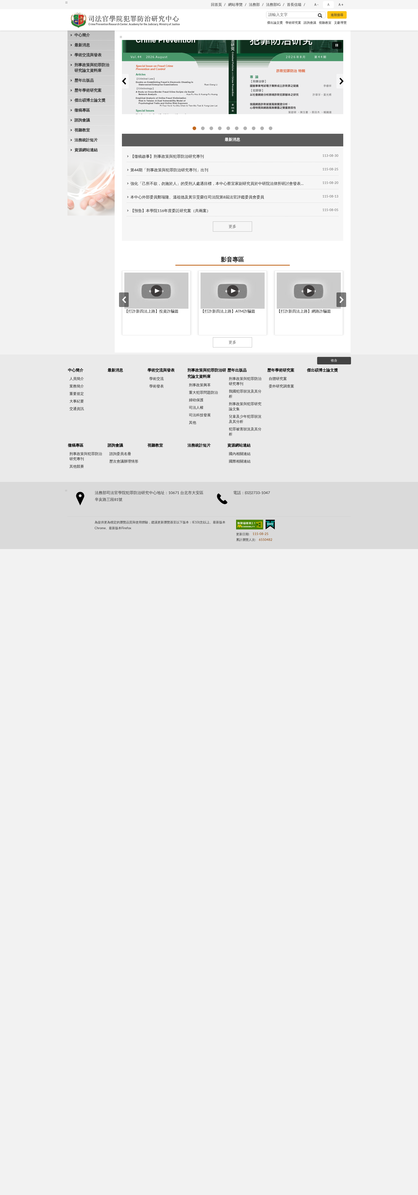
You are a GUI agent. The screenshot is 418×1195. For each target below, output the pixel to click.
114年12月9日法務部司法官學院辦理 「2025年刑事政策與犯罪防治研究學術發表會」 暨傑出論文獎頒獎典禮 (245, 128)
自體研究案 (278, 379)
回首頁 (216, 5)
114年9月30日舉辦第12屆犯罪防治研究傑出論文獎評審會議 (262, 128)
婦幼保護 (196, 400)
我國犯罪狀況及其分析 (245, 394)
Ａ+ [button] (340, 5)
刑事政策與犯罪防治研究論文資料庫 (92, 67)
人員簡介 (76, 379)
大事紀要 (76, 401)
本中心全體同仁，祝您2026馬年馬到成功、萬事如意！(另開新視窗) (228, 128)
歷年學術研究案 (88, 90)
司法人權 (196, 407)
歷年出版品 (84, 80)
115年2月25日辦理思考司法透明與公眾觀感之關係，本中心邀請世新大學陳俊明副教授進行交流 (211, 128)
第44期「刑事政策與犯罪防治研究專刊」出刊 (169, 170)
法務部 (254, 5)
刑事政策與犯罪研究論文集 (245, 406)
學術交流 (156, 379)
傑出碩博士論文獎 (90, 100)
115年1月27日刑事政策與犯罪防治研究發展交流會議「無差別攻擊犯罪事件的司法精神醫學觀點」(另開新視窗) (220, 128)
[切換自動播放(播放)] (337, 45)
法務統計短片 (86, 140)
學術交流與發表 (88, 55)
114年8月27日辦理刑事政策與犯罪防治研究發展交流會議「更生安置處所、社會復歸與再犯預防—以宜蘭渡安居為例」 (270, 128)
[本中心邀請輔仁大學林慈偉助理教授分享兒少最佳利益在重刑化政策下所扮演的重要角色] (232, 77)
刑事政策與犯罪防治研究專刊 (245, 381)
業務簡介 (76, 386)
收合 (334, 360)
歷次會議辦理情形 (123, 461)
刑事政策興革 (200, 385)
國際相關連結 (240, 461)
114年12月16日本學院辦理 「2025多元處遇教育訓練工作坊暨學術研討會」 (237, 128)
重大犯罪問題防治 (203, 392)
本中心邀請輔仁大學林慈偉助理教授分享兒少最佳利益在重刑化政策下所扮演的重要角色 (203, 128)
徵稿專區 (82, 110)
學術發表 (156, 386)
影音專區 (232, 260)
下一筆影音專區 (341, 299)
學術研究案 (293, 22)
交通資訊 (76, 409)
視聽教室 (325, 22)
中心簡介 (82, 35)
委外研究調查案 (281, 386)
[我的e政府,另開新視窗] (270, 525)
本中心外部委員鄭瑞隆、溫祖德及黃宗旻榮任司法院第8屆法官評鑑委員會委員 (197, 197)
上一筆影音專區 (124, 299)
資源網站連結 (86, 150)
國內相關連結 (240, 454)
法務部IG (273, 5)
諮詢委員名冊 (120, 454)
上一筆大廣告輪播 (124, 81)
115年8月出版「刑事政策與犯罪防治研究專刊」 (194, 128)
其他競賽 (76, 466)
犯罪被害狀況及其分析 (245, 431)
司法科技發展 (200, 415)
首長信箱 (294, 5)
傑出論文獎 (275, 22)
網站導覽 (235, 5)
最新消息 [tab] (232, 140)
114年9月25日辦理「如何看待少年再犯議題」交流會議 (253, 128)
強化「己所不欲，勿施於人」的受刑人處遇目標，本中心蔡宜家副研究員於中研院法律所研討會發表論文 (218, 184)
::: (66, 2)
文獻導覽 (340, 22)
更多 (232, 226)
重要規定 (76, 394)
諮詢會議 (310, 22)
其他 (192, 423)
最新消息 (82, 45)
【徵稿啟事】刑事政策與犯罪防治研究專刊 (167, 156)
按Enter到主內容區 (18, 4)
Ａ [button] (328, 5)
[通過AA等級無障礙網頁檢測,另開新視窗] (249, 525)
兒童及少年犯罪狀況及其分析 (245, 419)
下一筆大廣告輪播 (341, 81)
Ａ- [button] (316, 5)
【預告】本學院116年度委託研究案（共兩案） (170, 211)
